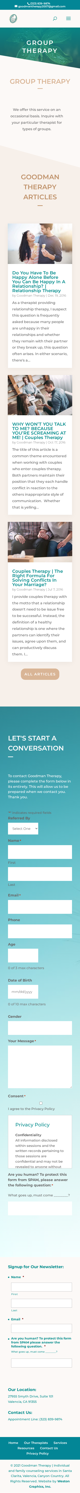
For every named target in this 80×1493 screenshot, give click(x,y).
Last (11, 884)
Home (13, 1443)
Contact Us (49, 1448)
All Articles (40, 674)
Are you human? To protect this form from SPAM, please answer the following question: (38, 1179)
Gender (15, 1016)
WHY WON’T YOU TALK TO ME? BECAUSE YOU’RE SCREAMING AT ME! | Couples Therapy (39, 430)
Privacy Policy (37, 1453)
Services (60, 1443)
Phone (14, 920)
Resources (26, 1448)
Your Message (22, 1041)
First (12, 862)
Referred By (19, 818)
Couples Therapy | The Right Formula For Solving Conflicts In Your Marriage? (37, 578)
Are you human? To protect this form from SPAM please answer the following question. (41, 1342)
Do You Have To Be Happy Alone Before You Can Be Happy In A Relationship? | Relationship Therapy (38, 281)
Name (17, 1277)
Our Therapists (36, 1443)
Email (14, 895)
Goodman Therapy (31, 295)
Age (11, 944)
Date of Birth (20, 980)
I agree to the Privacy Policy (31, 1109)
